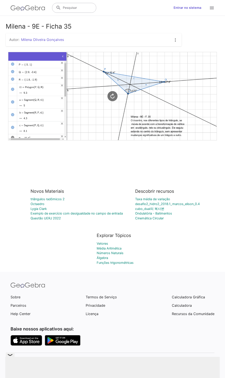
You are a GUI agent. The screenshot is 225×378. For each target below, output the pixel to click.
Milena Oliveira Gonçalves (42, 39)
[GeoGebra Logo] (28, 8)
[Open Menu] (211, 8)
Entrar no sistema (187, 8)
